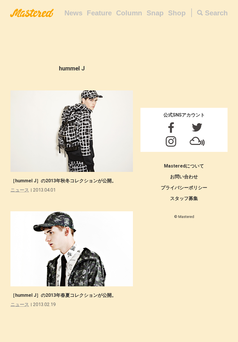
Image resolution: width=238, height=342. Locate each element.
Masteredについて (184, 166)
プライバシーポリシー (184, 187)
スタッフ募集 (184, 198)
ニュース (19, 190)
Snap (155, 13)
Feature (99, 13)
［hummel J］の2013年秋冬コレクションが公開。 (63, 180)
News (73, 13)
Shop (177, 13)
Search (216, 13)
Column (129, 13)
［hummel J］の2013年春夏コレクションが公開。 (63, 295)
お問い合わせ (184, 176)
